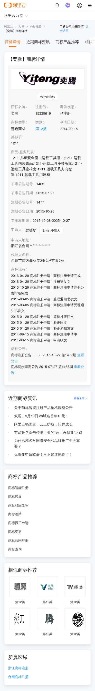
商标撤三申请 (18, 522)
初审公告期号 (22, 183)
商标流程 (18, 269)
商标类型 (18, 121)
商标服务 (36, 26)
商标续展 (15, 496)
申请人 (16, 229)
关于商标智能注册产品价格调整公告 (43, 407)
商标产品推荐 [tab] (67, 41)
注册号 (40, 106)
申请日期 (67, 121)
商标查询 (15, 549)
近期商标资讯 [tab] (38, 41)
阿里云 (8, 26)
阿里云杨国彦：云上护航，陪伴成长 (43, 424)
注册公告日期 (22, 210)
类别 (39, 121)
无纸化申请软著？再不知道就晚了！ (43, 454)
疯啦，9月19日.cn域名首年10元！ (41, 415)
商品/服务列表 (22, 152)
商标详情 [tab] (12, 41)
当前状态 (67, 106)
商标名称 (18, 106)
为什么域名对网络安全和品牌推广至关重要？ (47, 443)
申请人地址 (20, 240)
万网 (21, 26)
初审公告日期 (22, 192)
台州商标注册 (18, 677)
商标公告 (18, 348)
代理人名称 (20, 254)
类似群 (16, 137)
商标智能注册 (18, 487)
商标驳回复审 (18, 505)
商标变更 (15, 531)
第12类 (41, 128)
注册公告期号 (22, 201)
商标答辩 (15, 513)
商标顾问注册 (18, 540)
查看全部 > (80, 398)
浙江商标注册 (18, 668)
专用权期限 (20, 220)
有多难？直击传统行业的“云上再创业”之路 (48, 432)
